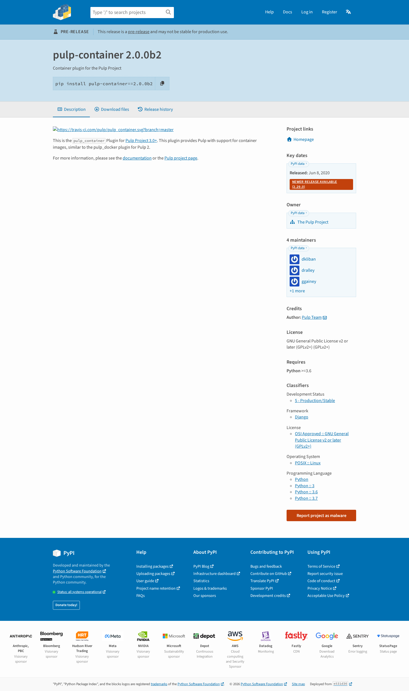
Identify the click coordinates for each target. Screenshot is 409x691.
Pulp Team (312, 317)
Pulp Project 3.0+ (141, 141)
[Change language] (348, 12)
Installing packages (152, 566)
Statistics (201, 581)
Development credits (268, 596)
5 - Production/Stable (315, 401)
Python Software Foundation (77, 571)
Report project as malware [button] (321, 516)
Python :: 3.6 (306, 492)
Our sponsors (204, 596)
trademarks (159, 684)
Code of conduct (321, 581)
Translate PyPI (262, 581)
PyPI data (297, 163)
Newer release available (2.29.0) (314, 184)
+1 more (297, 291)
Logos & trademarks (210, 588)
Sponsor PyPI (261, 588)
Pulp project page (180, 158)
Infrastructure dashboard (214, 574)
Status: (79, 592)
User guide (145, 581)
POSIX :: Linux (308, 463)
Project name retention (156, 588)
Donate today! (66, 604)
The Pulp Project (312, 222)
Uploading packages (153, 574)
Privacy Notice (319, 588)
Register (329, 12)
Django (301, 417)
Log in (307, 12)
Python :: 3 (304, 486)
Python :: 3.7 (306, 498)
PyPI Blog (201, 566)
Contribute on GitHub (268, 574)
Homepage (304, 139)
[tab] (71, 109)
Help (269, 12)
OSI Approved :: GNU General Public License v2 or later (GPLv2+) (322, 440)
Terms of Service (321, 566)
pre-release (138, 32)
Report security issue (325, 574)
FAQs (140, 596)
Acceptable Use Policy (326, 596)
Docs (287, 12)
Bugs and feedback (266, 566)
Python (301, 479)
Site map (298, 684)
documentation (137, 158)
